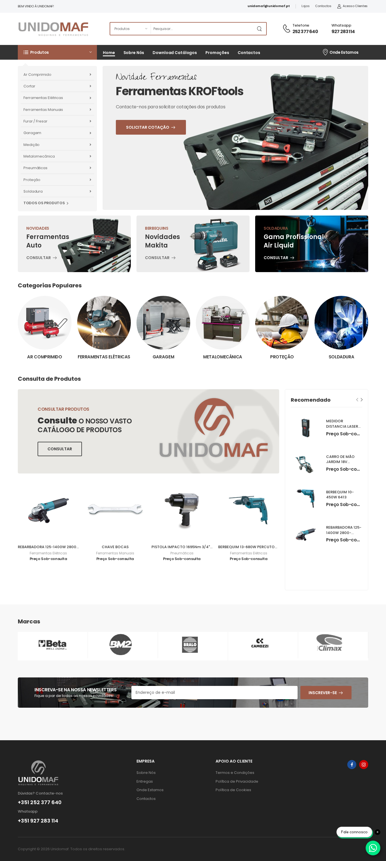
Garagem (32, 132)
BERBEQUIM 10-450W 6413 (340, 494)
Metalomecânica (39, 156)
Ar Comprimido (37, 74)
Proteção (31, 179)
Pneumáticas (35, 168)
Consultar (38, 258)
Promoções (217, 52)
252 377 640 (305, 31)
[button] (57, 52)
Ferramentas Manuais (43, 109)
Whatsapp (341, 25)
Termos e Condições (235, 772)
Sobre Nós (133, 52)
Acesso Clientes (355, 6)
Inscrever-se (323, 693)
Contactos (323, 6)
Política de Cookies (233, 790)
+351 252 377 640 (40, 802)
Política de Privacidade (237, 781)
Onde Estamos (344, 52)
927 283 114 (343, 31)
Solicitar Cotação (162, 168)
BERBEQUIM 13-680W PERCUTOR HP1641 (254, 547)
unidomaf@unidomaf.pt (269, 6)
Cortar (29, 86)
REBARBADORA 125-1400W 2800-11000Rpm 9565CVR (66, 547)
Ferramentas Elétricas (43, 97)
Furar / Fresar (35, 121)
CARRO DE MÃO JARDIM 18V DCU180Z (340, 462)
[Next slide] (362, 399)
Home (109, 52)
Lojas (306, 6)
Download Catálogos (175, 52)
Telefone (300, 25)
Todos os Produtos (44, 203)
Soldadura (33, 191)
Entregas (144, 781)
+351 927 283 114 (38, 820)
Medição (31, 144)
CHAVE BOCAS (115, 547)
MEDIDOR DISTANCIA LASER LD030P (342, 427)
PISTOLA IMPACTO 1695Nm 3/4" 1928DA (187, 547)
